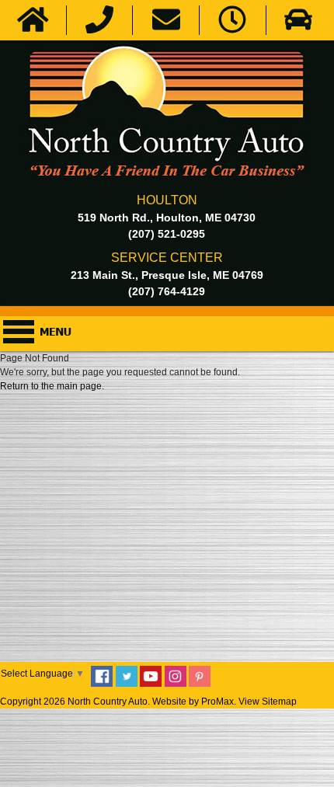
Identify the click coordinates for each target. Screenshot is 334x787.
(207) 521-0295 (166, 234)
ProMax (217, 701)
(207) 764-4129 (166, 291)
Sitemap (279, 701)
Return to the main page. (52, 386)
